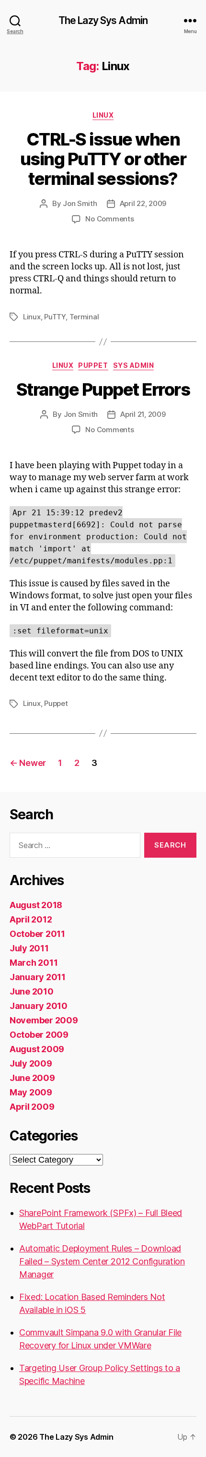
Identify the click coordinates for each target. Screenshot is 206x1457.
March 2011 (33, 963)
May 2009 (31, 1092)
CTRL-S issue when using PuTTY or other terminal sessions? (103, 159)
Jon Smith (80, 203)
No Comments (109, 218)
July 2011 (29, 948)
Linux (103, 115)
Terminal (84, 316)
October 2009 (39, 1035)
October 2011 (37, 934)
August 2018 (36, 905)
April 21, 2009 (142, 414)
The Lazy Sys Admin (103, 20)
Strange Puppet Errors (103, 389)
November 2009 (44, 1020)
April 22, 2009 (143, 203)
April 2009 (32, 1107)
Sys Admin (133, 365)
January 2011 (38, 977)
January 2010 (39, 1006)
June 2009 (32, 1078)
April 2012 (31, 919)
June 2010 (32, 991)
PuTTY (55, 316)
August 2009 (37, 1049)
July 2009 (31, 1063)
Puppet (93, 365)
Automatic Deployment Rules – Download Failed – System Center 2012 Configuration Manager (102, 1261)
